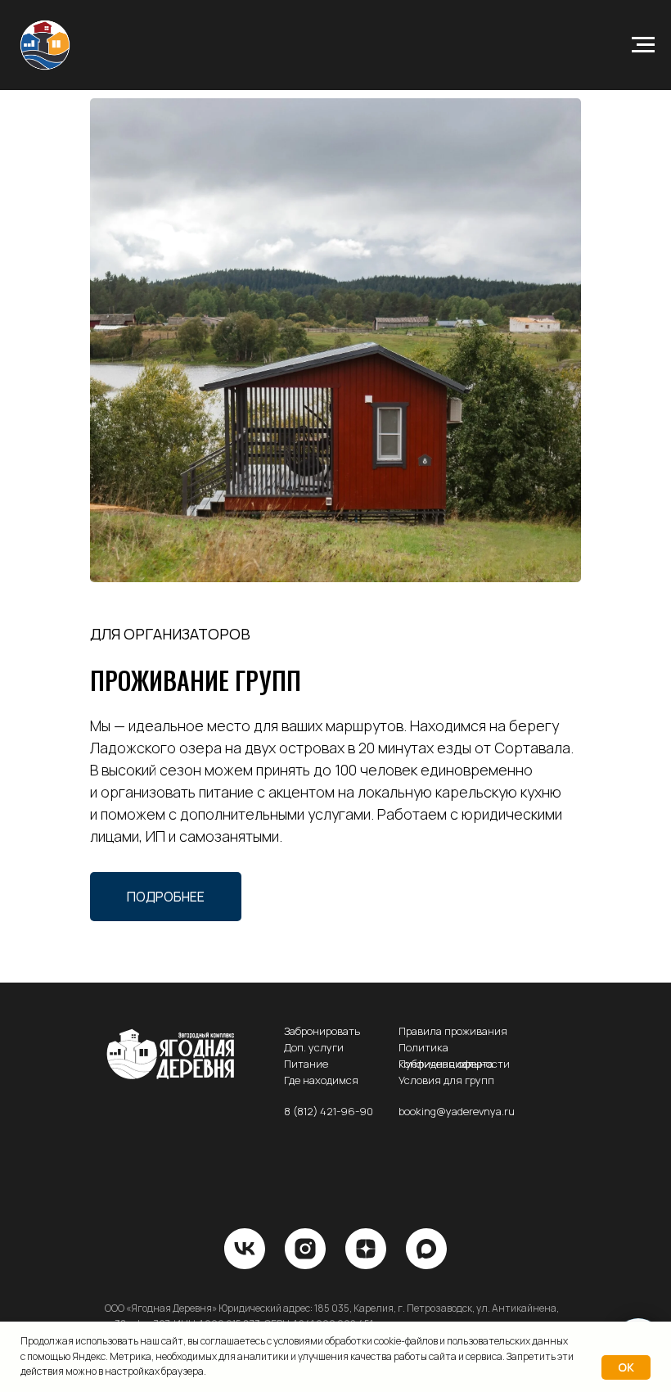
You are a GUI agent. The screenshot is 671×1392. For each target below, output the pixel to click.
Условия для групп (446, 1080)
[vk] (244, 1248)
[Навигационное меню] (643, 45)
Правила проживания (453, 1031)
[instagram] (305, 1248)
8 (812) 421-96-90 (328, 1111)
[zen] (365, 1248)
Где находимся (321, 1080)
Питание (306, 1063)
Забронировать (322, 1031)
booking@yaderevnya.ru (457, 1111)
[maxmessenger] (426, 1248)
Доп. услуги (314, 1047)
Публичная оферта (446, 1063)
